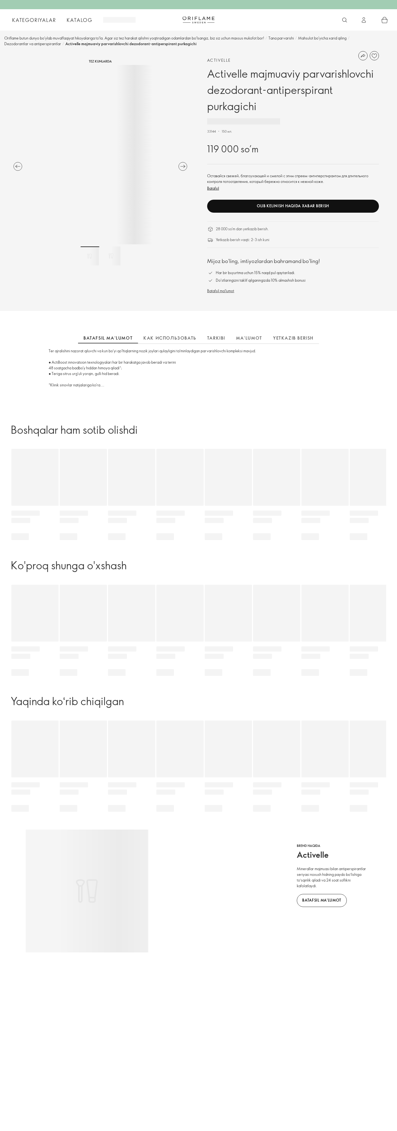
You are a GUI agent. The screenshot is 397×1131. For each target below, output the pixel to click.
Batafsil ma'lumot (220, 290)
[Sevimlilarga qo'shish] (374, 55)
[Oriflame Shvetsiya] (198, 20)
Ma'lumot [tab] (249, 338)
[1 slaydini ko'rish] (89, 255)
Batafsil (213, 188)
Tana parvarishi (281, 38)
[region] (100, 154)
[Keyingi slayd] (183, 166)
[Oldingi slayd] (18, 166)
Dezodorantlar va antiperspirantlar (32, 43)
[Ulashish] (363, 55)
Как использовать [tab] (169, 338)
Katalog (79, 20)
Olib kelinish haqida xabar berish (293, 205)
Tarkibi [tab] (216, 338)
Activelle (219, 60)
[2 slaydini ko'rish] (111, 255)
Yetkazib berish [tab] (293, 338)
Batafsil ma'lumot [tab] (108, 338)
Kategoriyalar (34, 20)
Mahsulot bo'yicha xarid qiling (322, 38)
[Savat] (384, 20)
